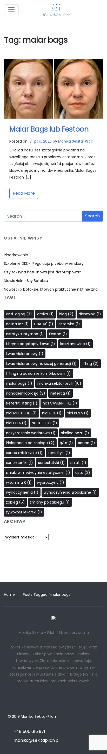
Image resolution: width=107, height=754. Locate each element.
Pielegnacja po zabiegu (30, 442)
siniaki (78, 462)
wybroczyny (50, 482)
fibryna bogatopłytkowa (30, 343)
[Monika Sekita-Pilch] (56, 9)
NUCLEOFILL (44, 423)
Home (9, 594)
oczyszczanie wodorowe (31, 433)
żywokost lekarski (24, 512)
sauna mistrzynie (24, 452)
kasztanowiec (75, 343)
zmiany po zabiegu (50, 502)
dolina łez (17, 324)
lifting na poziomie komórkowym (38, 373)
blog (66, 314)
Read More (24, 193)
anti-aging (19, 314)
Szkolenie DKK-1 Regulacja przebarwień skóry (44, 263)
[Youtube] (63, 569)
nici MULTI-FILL (21, 413)
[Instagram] (53, 569)
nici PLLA (16, 423)
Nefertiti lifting (21, 403)
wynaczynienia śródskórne (70, 492)
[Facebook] (43, 569)
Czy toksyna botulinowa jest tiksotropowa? (42, 272)
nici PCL (52, 413)
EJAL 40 (43, 324)
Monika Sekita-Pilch (75, 141)
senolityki (59, 452)
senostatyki (51, 462)
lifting (90, 363)
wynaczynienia (22, 492)
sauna (86, 442)
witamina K (19, 482)
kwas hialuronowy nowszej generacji (41, 363)
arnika (45, 314)
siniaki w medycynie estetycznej (38, 472)
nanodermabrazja (25, 393)
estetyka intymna (25, 333)
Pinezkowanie (16, 255)
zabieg (15, 502)
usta (82, 472)
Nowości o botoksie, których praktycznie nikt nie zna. (51, 289)
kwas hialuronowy (24, 353)
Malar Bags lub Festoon (49, 129)
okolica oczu (75, 433)
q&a (66, 442)
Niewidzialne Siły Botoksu (26, 280)
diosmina (90, 314)
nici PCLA (78, 413)
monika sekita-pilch (59, 383)
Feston (58, 333)
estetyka (69, 324)
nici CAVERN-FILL (60, 403)
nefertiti (60, 393)
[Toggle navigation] (11, 9)
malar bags (19, 383)
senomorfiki (19, 462)
